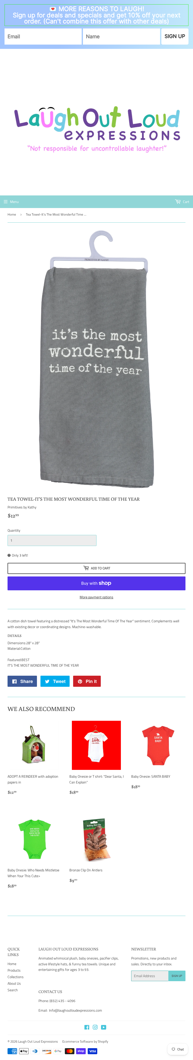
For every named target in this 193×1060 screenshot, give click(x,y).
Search (13, 990)
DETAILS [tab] (14, 635)
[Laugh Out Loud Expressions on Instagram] (95, 1028)
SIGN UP (175, 36)
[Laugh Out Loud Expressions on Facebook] (86, 1028)
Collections (16, 976)
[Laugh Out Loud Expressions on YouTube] (103, 1028)
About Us (14, 983)
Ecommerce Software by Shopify (85, 1041)
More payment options (96, 597)
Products (14, 970)
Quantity (14, 530)
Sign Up (177, 976)
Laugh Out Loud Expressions (38, 1041)
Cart (185, 201)
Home (12, 214)
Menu (14, 201)
